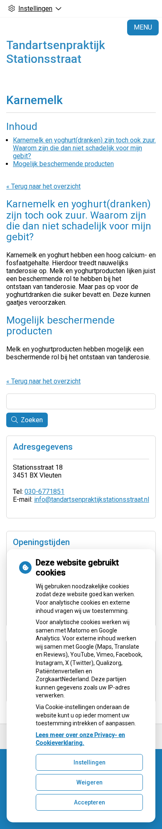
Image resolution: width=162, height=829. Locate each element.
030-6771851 (44, 491)
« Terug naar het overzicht (43, 186)
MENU (143, 27)
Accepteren (89, 802)
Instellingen (90, 762)
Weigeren (89, 782)
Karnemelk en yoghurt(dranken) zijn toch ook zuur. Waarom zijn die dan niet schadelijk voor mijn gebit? (84, 148)
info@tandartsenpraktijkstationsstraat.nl (91, 499)
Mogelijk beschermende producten (63, 164)
